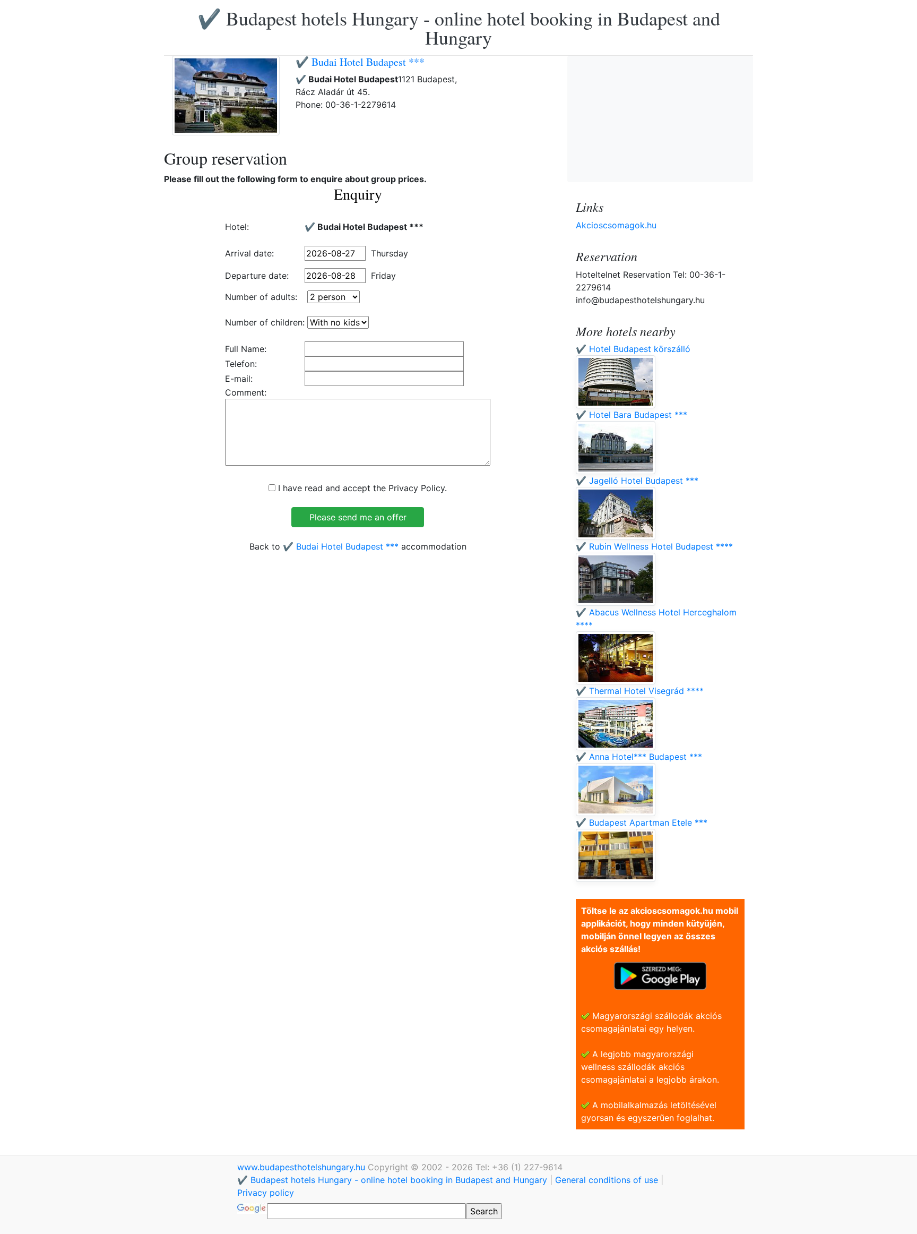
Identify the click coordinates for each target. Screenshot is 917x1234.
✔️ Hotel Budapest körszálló (633, 349)
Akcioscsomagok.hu (616, 225)
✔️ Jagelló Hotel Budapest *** (637, 480)
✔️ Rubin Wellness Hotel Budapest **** (654, 546)
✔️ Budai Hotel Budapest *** (360, 62)
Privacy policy (265, 1192)
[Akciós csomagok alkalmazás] (660, 975)
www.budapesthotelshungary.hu (302, 1167)
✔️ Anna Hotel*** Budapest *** (639, 756)
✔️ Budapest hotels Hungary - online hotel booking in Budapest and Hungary (458, 27)
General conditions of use (606, 1180)
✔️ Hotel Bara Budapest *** (631, 414)
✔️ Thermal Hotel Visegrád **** (640, 690)
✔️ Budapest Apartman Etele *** (641, 822)
